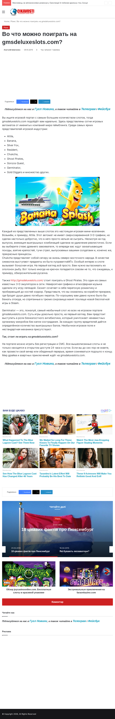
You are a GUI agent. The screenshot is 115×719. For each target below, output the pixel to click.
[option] (57, 529)
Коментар (57, 602)
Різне (13, 21)
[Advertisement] (57, 75)
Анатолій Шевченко (12, 50)
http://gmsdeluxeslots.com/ (27, 280)
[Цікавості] (22, 12)
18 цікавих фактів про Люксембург (57, 529)
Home (6, 21)
